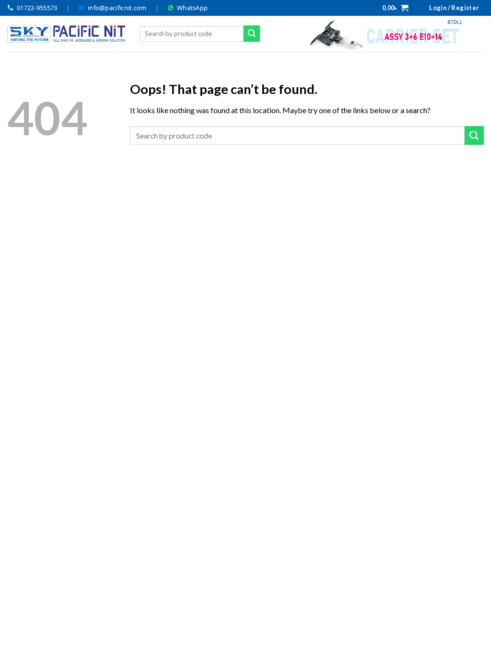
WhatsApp (192, 7)
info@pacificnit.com (117, 7)
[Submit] (252, 33)
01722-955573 (37, 7)
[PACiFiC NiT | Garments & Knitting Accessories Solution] (66, 34)
